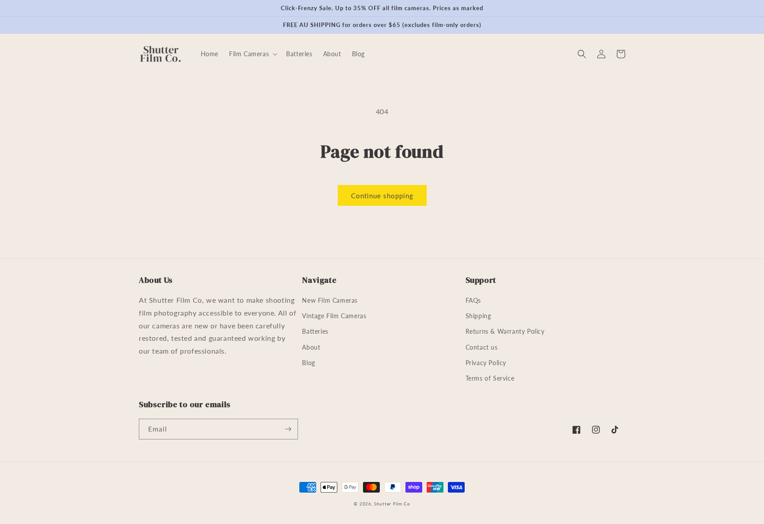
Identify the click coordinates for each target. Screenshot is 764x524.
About (311, 347)
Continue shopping (382, 196)
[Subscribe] (288, 429)
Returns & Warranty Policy (505, 331)
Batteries (315, 331)
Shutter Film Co (392, 503)
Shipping (478, 316)
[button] (252, 54)
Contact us (482, 347)
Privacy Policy (486, 362)
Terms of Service (490, 378)
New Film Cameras (330, 300)
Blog (308, 362)
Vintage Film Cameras (334, 316)
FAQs (473, 300)
